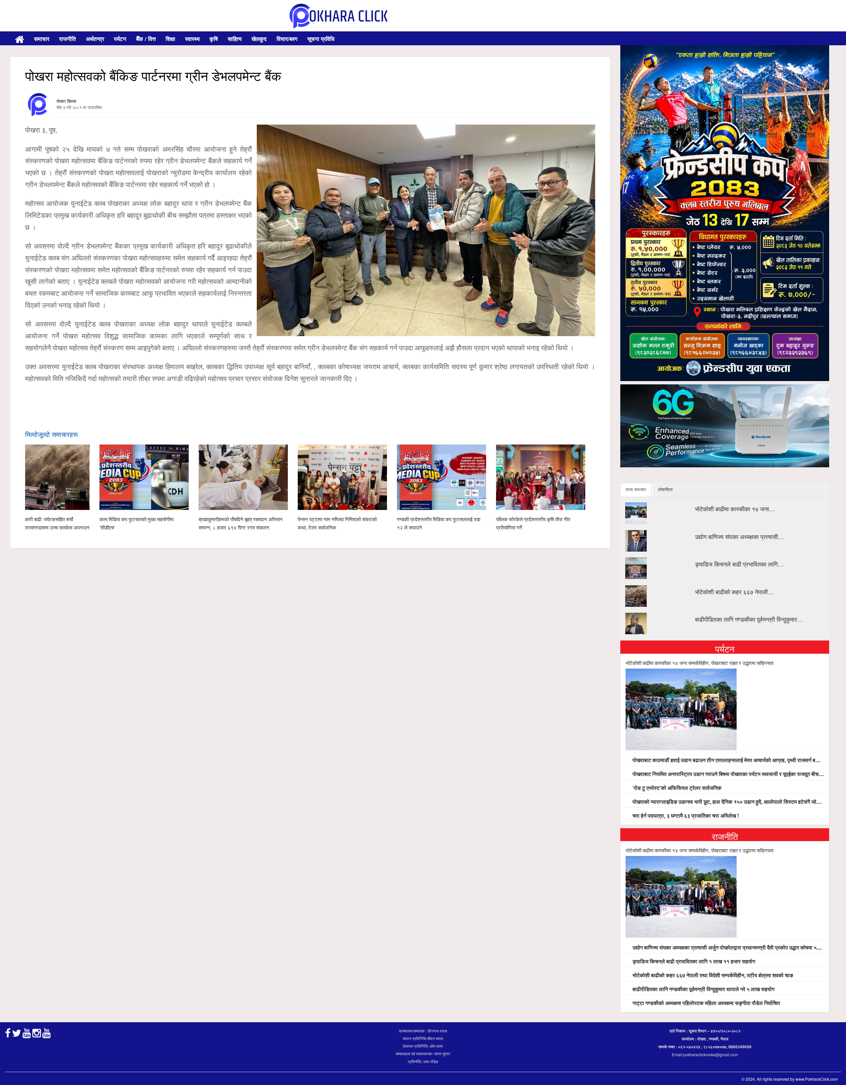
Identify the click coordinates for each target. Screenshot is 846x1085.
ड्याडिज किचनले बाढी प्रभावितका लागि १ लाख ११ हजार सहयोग (693, 961)
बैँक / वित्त (146, 39)
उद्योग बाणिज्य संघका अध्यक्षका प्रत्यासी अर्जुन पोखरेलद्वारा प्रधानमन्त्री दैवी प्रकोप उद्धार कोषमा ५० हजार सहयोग (738, 947)
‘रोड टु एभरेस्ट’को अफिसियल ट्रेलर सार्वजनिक (676, 788)
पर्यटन (120, 39)
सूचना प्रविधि (320, 39)
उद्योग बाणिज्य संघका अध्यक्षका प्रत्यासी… (739, 536)
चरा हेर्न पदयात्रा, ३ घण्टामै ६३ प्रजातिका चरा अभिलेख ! (685, 815)
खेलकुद (259, 39)
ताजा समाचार (636, 489)
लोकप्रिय (665, 489)
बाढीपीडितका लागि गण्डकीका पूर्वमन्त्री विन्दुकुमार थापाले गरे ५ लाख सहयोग (702, 989)
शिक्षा (170, 39)
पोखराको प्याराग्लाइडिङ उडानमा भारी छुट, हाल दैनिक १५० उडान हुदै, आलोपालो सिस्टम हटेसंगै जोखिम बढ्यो (733, 801)
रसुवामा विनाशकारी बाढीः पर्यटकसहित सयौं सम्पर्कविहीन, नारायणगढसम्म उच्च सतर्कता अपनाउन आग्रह (45, 527)
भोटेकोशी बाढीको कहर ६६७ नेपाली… (734, 591)
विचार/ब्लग (287, 39)
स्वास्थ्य (192, 39)
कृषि (214, 39)
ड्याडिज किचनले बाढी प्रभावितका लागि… (739, 564)
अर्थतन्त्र (95, 39)
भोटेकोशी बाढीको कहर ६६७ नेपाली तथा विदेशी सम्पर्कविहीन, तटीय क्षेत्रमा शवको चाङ (712, 975)
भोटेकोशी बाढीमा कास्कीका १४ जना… (735, 508)
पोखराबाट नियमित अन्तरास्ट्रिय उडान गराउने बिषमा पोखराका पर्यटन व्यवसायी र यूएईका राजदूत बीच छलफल (732, 774)
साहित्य (235, 39)
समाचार (41, 39)
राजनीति (67, 39)
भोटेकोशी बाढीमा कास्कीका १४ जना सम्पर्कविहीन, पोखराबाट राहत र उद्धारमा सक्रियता (699, 662)
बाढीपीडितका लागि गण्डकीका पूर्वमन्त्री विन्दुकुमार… (749, 619)
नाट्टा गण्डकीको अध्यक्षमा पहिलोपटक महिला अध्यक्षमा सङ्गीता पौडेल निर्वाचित (705, 1003)
